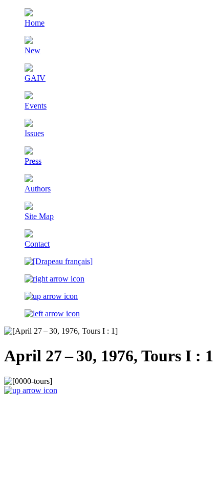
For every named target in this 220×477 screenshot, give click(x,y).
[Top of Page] (30, 390)
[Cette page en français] (59, 261)
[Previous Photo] (52, 313)
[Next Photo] (54, 278)
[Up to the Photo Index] (51, 296)
